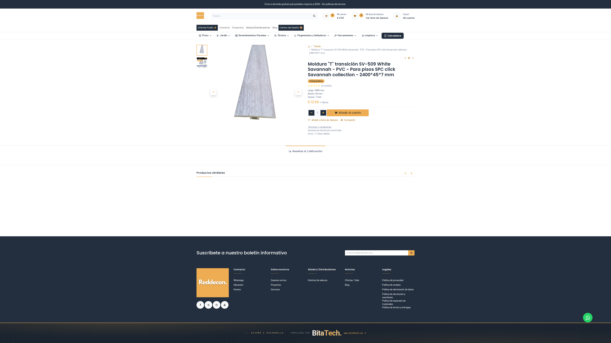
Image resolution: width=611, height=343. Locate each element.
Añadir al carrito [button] (349, 113)
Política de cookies (391, 285)
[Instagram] (217, 304)
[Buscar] (314, 16)
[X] (209, 304)
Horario (237, 289)
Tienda (317, 46)
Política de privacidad (392, 280)
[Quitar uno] (311, 113)
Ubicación (238, 285)
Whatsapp (239, 280)
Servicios (275, 289)
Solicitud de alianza (317, 280)
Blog (347, 285)
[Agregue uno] (323, 113)
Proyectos (276, 285)
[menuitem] (207, 28)
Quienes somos (278, 280)
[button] (213, 92)
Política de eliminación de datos (398, 289)
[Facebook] (201, 304)
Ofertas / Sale (352, 280)
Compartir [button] (349, 120)
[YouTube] (224, 304)
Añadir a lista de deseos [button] (325, 120)
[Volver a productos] (409, 58)
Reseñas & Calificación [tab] (307, 151)
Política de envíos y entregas (396, 307)
